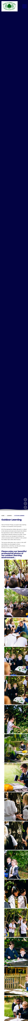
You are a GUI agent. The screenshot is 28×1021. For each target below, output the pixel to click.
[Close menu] (24, 6)
